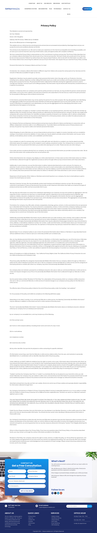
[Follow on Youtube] (61, 493)
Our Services (48, 3)
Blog (68, 14)
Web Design (56, 3)
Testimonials (57, 9)
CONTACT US (87, 9)
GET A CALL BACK (27, 491)
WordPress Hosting (31, 9)
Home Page (32, 3)
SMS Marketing (42, 9)
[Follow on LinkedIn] (58, 493)
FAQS (50, 9)
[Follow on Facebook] (52, 493)
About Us (39, 3)
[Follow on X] (55, 493)
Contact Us (66, 9)
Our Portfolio (65, 3)
